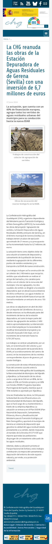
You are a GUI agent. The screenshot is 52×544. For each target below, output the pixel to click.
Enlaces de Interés (25, 525)
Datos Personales (26, 527)
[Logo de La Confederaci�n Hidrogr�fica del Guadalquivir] (14, 22)
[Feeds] (22, 3)
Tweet (11, 468)
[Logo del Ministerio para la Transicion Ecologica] (26, 12)
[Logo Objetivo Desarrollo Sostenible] (34, 22)
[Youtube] (28, 3)
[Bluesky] (35, 3)
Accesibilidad (10, 527)
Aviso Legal (9, 525)
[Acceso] (15, 3)
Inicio (6, 39)
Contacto (39, 525)
